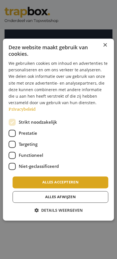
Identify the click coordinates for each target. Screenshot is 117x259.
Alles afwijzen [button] (60, 196)
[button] (58, 210)
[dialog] (58, 129)
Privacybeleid (22, 109)
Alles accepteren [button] (60, 182)
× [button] (105, 45)
